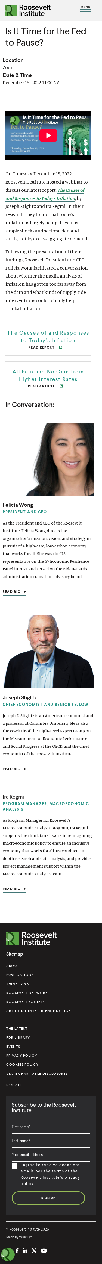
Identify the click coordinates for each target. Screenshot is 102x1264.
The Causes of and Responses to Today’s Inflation (48, 336)
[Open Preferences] (8, 1254)
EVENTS (13, 1046)
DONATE (14, 1085)
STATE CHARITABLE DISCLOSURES (37, 1073)
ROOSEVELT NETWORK (27, 993)
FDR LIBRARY (18, 1037)
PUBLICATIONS (20, 975)
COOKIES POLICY (22, 1064)
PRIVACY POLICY (22, 1055)
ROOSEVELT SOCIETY (25, 1002)
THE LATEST (17, 1028)
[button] (85, 10)
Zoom (9, 67)
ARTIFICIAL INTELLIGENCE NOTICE (38, 1011)
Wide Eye (26, 1237)
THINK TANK (17, 984)
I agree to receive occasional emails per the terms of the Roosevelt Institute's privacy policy (51, 1174)
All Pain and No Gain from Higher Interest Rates (48, 375)
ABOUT (12, 966)
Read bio (12, 593)
